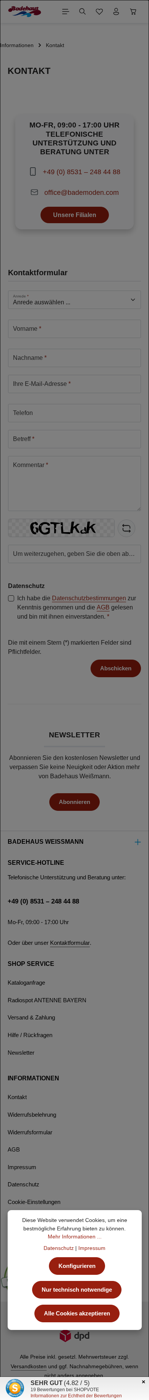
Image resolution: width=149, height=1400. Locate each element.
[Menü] (65, 11)
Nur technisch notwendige (77, 1290)
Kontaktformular (70, 943)
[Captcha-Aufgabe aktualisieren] (126, 528)
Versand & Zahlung (31, 1017)
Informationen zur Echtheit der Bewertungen (76, 1395)
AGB (103, 607)
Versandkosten (29, 1366)
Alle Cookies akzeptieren (77, 1313)
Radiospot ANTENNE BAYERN (47, 1000)
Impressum (22, 1167)
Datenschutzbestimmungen (89, 598)
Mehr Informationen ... (75, 1236)
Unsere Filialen (74, 214)
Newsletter (21, 1053)
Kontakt (17, 1097)
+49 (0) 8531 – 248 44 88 (81, 172)
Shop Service (31, 964)
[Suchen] (82, 11)
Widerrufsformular (30, 1132)
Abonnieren (74, 802)
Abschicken (115, 668)
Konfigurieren (77, 1266)
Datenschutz (23, 1184)
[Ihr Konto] (116, 11)
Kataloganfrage (26, 983)
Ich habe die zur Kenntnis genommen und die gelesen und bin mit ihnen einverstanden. (76, 607)
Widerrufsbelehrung (32, 1115)
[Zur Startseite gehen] (25, 11)
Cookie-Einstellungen (34, 1202)
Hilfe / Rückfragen (30, 1035)
